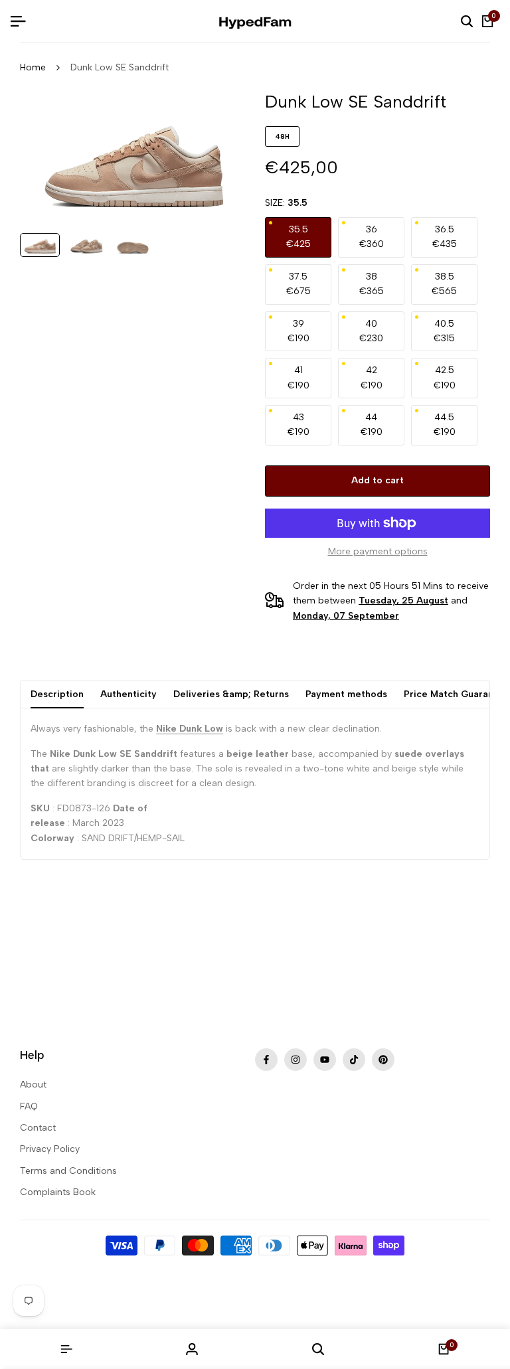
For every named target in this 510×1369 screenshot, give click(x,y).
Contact (38, 1127)
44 (371, 425)
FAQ (29, 1106)
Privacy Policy (50, 1149)
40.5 (444, 331)
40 (371, 331)
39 (298, 331)
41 (298, 377)
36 (371, 237)
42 (371, 377)
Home (33, 67)
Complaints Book (58, 1192)
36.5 (444, 237)
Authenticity (128, 694)
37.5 (298, 284)
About (33, 1084)
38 (371, 284)
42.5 (445, 377)
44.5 (445, 425)
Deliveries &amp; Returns (231, 694)
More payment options (378, 551)
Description (57, 694)
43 (298, 425)
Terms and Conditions (68, 1170)
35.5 (298, 237)
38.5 (444, 284)
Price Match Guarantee (456, 694)
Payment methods (346, 694)
